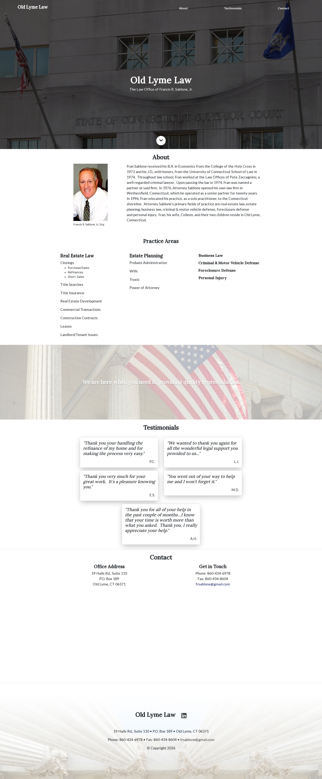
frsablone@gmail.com (213, 584)
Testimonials (233, 8)
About (183, 8)
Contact (283, 8)
